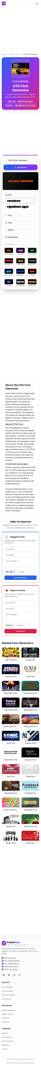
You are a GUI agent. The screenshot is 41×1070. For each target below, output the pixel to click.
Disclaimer (5, 1045)
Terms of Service (8, 1041)
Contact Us (6, 1018)
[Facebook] (4, 975)
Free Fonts (5, 1022)
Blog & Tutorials (7, 1014)
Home (4, 54)
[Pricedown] (20, 200)
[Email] (19, 975)
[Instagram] (14, 975)
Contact (4, 1049)
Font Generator (14, 54)
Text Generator (7, 991)
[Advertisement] (20, 28)
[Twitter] (9, 975)
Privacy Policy (7, 1037)
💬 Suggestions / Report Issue (25, 105)
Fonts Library (6, 999)
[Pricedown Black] (20, 206)
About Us (5, 1033)
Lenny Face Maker (8, 995)
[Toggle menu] (37, 3)
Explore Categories (9, 1010)
